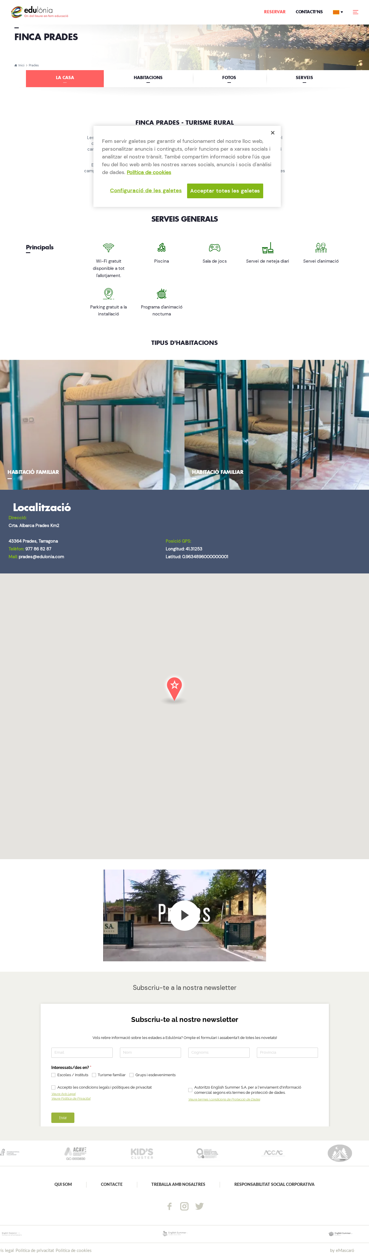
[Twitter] (199, 1206)
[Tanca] (272, 132)
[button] (184, 697)
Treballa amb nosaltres (178, 1185)
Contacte (112, 1185)
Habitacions (148, 78)
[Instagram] (184, 1206)
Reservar (274, 12)
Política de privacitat (35, 1250)
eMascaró (345, 1250)
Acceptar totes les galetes (225, 190)
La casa (65, 78)
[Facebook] (169, 1206)
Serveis (304, 78)
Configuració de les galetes (146, 190)
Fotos (229, 78)
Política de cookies (74, 1250)
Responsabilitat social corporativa (274, 1185)
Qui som (63, 1185)
